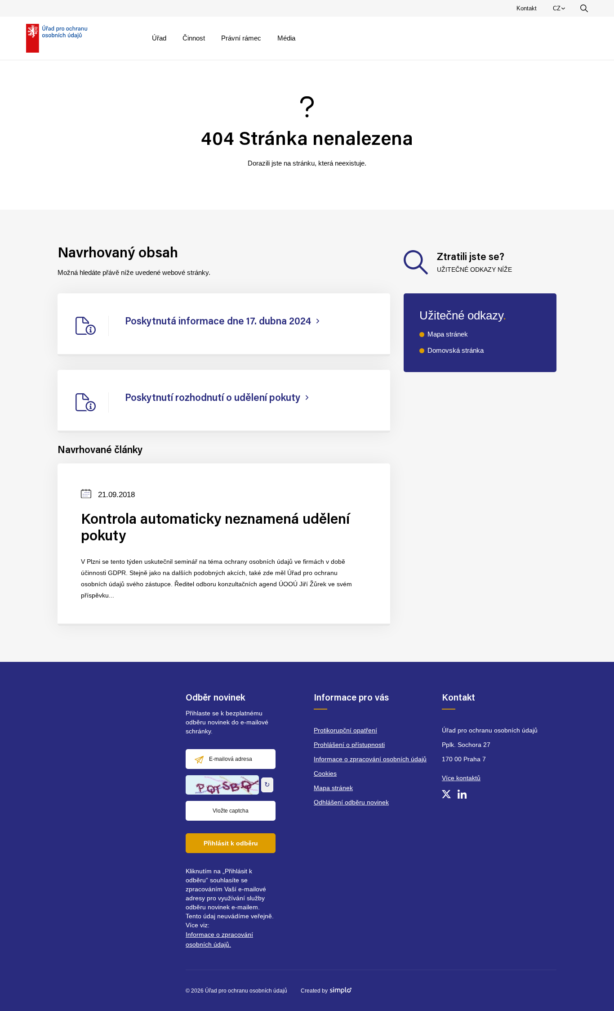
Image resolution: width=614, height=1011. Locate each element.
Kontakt (526, 8)
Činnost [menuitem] (193, 38)
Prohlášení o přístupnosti (349, 744)
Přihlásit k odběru (231, 843)
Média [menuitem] (286, 38)
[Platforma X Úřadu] (446, 794)
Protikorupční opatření (345, 730)
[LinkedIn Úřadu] (462, 794)
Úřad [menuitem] (159, 38)
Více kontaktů (461, 778)
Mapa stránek (447, 334)
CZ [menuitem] (560, 10)
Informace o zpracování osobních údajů (370, 759)
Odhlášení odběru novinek (351, 802)
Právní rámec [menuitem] (241, 38)
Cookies (325, 773)
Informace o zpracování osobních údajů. (219, 939)
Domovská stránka (455, 350)
